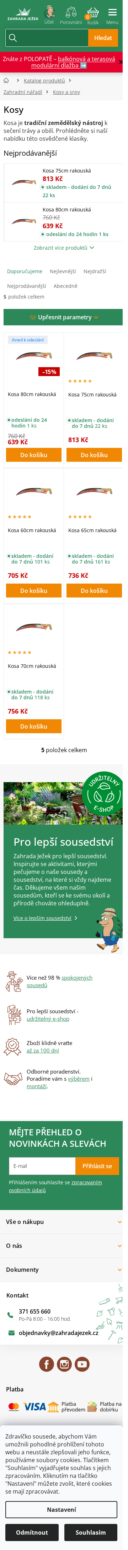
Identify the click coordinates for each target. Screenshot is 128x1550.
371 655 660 (34, 1311)
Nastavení (61, 1510)
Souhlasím (91, 1532)
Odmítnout (32, 1532)
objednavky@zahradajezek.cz (58, 1333)
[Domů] (8, 80)
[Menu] (112, 13)
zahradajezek (64, 1367)
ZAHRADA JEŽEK (46, 1367)
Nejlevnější (63, 271)
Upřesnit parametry (65, 317)
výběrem (79, 1078)
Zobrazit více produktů (60, 247)
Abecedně (66, 285)
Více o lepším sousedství (42, 918)
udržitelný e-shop (48, 1018)
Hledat (103, 38)
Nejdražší (95, 271)
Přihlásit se (97, 1166)
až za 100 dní (43, 1050)
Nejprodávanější (26, 285)
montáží (37, 1086)
